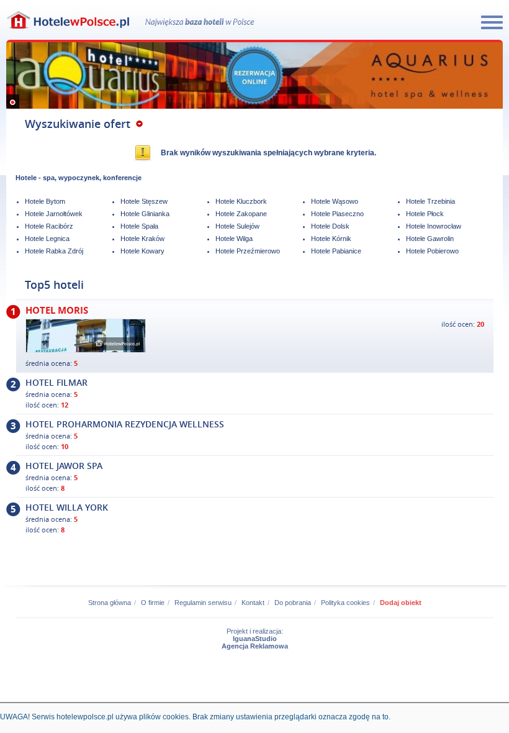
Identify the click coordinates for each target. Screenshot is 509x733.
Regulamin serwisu (203, 602)
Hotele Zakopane (241, 213)
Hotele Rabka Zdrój (54, 251)
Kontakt (252, 602)
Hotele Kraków (142, 238)
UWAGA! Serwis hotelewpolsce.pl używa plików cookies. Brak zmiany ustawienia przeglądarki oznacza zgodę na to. (195, 717)
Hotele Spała (139, 226)
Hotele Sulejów (237, 226)
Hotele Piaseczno (337, 213)
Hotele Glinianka (144, 213)
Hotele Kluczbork (241, 201)
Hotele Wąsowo (334, 201)
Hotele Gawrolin (430, 238)
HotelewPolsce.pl (68, 20)
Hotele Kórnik (331, 238)
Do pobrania (292, 602)
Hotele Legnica (47, 238)
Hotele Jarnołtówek (54, 213)
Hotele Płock (425, 213)
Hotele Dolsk (330, 226)
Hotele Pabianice (336, 251)
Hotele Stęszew (144, 201)
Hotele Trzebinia (430, 201)
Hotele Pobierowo (432, 251)
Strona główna (109, 602)
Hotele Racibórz (49, 226)
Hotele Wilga (234, 238)
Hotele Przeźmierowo (247, 251)
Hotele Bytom (45, 201)
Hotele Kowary (142, 251)
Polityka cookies (345, 602)
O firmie (152, 602)
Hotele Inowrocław (433, 226)
